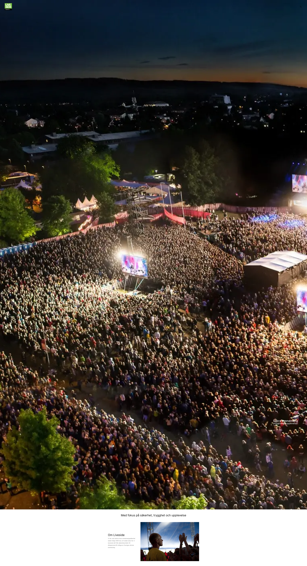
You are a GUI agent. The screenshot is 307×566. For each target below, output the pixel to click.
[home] (8, 6)
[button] (300, 7)
